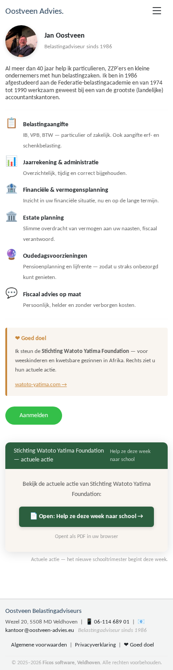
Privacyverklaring (95, 645)
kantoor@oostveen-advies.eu (39, 630)
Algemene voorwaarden (39, 645)
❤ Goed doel (139, 645)
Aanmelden (34, 415)
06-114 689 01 (112, 622)
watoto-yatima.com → (41, 384)
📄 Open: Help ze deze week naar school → (86, 516)
